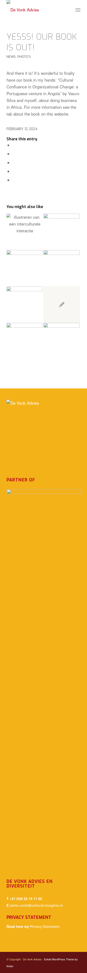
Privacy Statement (45, 926)
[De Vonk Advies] (36, 9)
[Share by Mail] (13, 180)
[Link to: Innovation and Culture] (25, 341)
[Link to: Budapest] (25, 304)
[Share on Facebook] (13, 145)
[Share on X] (13, 154)
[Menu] (77, 10)
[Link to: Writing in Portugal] (62, 268)
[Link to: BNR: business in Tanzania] (25, 268)
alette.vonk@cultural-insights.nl (36, 905)
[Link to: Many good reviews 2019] (62, 232)
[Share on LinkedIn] (13, 171)
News (11, 56)
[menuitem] (77, 10)
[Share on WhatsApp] (13, 162)
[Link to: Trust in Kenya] (62, 304)
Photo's (24, 56)
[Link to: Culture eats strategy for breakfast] (25, 232)
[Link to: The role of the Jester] (62, 341)
